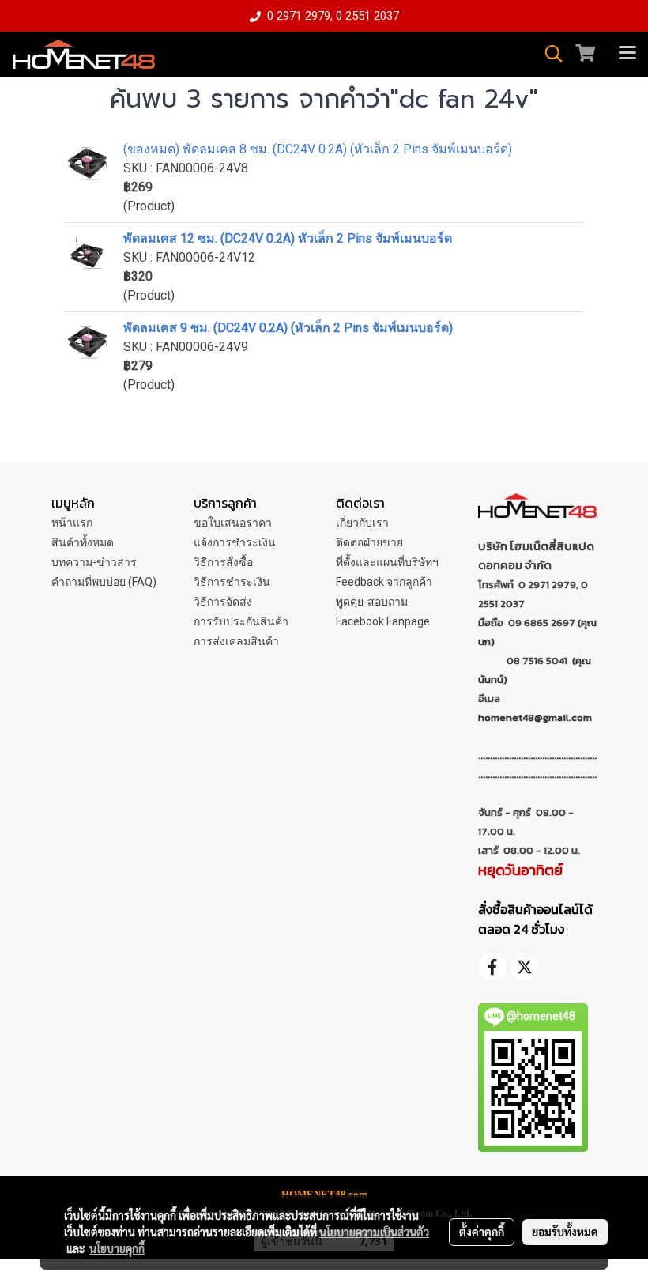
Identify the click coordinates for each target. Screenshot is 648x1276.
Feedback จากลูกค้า (384, 582)
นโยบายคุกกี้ (117, 1248)
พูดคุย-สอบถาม (372, 601)
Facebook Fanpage (383, 621)
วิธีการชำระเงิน (232, 582)
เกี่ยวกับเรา (362, 522)
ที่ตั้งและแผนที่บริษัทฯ (387, 562)
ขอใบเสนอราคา (233, 522)
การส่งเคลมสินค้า (236, 641)
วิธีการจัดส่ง (223, 601)
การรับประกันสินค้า (241, 621)
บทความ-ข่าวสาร (94, 562)
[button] (548, 53)
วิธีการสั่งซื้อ (223, 562)
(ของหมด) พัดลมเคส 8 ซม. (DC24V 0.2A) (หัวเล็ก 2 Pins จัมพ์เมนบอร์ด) (317, 149)
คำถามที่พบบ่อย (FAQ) (103, 582)
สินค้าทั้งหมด (82, 542)
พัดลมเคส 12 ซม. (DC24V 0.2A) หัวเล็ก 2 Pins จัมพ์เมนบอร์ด (287, 238)
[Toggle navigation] (627, 53)
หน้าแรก (71, 522)
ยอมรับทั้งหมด (565, 1232)
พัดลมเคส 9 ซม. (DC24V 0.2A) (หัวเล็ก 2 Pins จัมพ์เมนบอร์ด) (288, 327)
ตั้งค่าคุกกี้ (481, 1232)
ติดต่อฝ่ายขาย (369, 542)
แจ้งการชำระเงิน (235, 542)
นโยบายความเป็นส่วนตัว (374, 1232)
